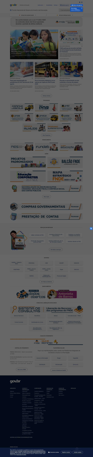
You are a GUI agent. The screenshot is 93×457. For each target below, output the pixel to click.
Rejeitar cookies (66, 452)
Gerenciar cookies (54, 452)
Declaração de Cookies (21, 454)
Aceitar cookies (77, 452)
